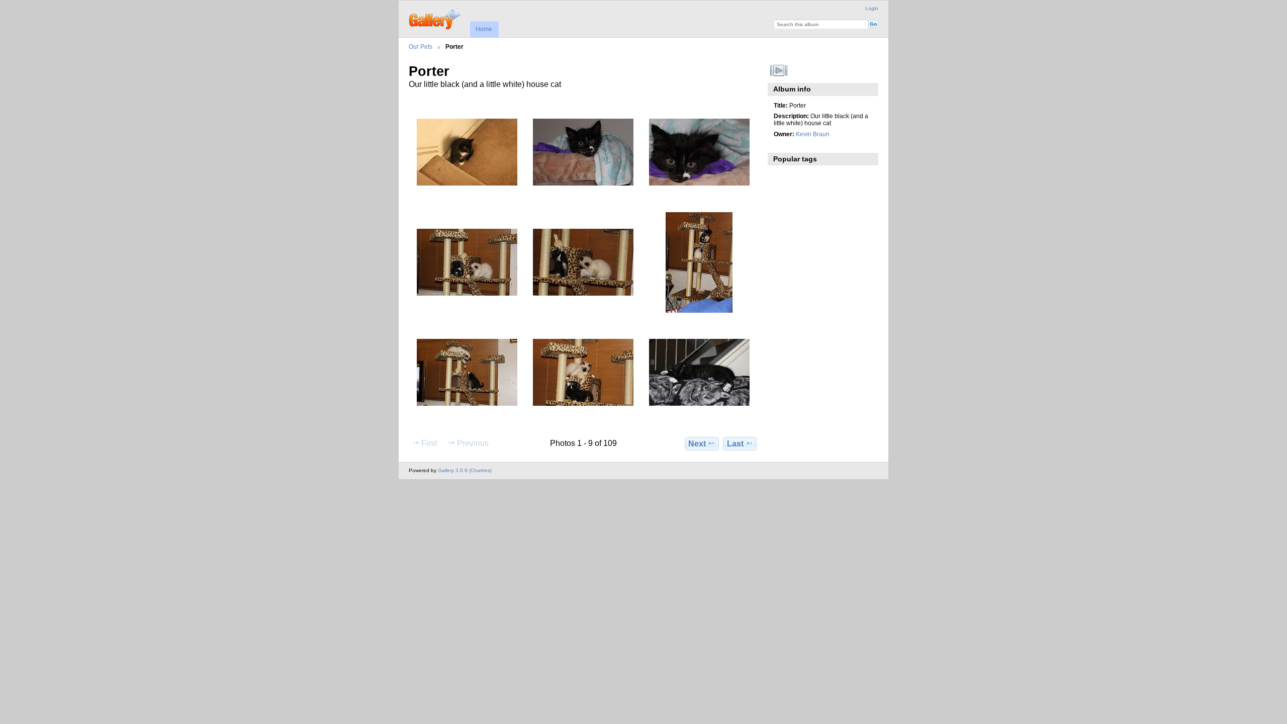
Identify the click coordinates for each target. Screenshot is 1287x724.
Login (871, 8)
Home (484, 29)
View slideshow (779, 70)
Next (697, 443)
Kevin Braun (813, 134)
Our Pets (420, 46)
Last (735, 443)
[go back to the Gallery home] (436, 18)
